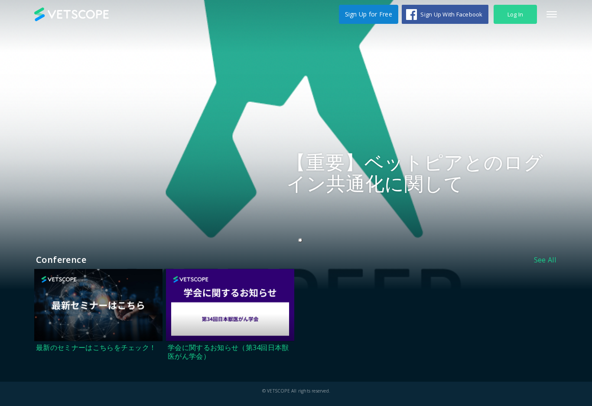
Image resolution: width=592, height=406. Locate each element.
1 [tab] (302, 240)
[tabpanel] (296, 145)
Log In (515, 14)
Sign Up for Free (368, 14)
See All (545, 260)
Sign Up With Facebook (451, 14)
